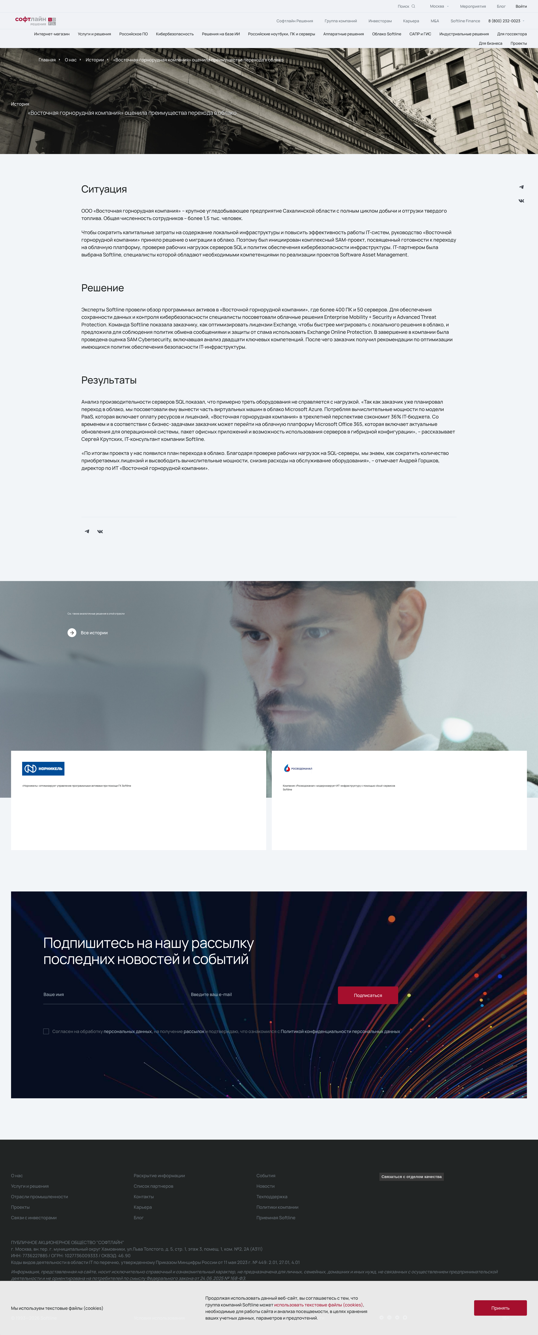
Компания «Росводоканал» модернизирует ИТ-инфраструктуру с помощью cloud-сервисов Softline (339, 787)
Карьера (411, 20)
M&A (435, 20)
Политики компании (277, 1207)
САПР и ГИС (420, 34)
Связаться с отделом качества (412, 1177)
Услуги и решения (94, 34)
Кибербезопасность (175, 34)
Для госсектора (512, 34)
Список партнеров (153, 1186)
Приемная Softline (276, 1217)
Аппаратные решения (343, 34)
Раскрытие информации (159, 1175)
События (266, 1175)
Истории (95, 59)
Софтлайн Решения (295, 20)
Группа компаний (341, 20)
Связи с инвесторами (34, 1217)
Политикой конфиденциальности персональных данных (340, 1031)
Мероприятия (473, 6)
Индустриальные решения (464, 34)
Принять (500, 1308)
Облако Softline (386, 34)
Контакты (144, 1196)
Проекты (519, 43)
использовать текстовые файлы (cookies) (318, 1305)
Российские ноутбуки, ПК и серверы (281, 34)
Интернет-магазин (52, 34)
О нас (71, 59)
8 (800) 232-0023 (504, 21)
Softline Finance (465, 20)
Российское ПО (133, 34)
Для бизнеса (490, 43)
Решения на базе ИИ (221, 34)
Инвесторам (380, 20)
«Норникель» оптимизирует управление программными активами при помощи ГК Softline (76, 785)
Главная (47, 59)
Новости (266, 1186)
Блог (501, 6)
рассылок (194, 1031)
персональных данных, (128, 1031)
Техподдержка (272, 1196)
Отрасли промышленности (39, 1196)
